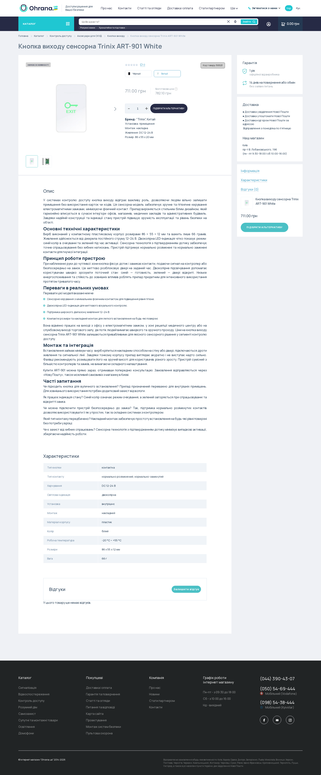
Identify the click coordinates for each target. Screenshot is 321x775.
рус (298, 8)
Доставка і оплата (180, 8)
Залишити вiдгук (186, 589)
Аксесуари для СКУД (89, 36)
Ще (233, 8)
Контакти (124, 8)
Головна (23, 36)
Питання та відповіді (100, 707)
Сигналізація (27, 688)
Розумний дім (27, 707)
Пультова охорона (99, 733)
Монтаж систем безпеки (103, 727)
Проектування (96, 720)
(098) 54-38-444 (277, 702)
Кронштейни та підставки (112, 27)
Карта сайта (94, 714)
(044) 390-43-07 (277, 678)
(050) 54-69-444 (277, 688)
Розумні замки (87, 27)
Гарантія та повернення (103, 694)
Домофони (26, 733)
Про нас (106, 8)
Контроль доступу (61, 36)
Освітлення (26, 727)
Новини (154, 694)
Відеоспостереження (33, 694)
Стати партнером (212, 8)
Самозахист (27, 714)
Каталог (39, 36)
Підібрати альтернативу (168, 108)
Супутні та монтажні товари (38, 720)
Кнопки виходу (116, 36)
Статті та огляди (149, 8)
